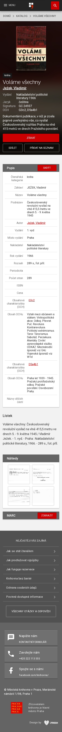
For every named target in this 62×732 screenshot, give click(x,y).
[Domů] (31, 6)
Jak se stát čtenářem (19, 551)
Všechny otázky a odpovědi (31, 611)
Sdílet (13, 147)
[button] (31, 48)
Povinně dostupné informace (24, 596)
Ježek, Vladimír (15, 88)
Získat (31, 137)
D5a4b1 (33, 364)
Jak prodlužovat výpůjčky (22, 560)
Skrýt (47, 167)
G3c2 (32, 300)
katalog (22, 16)
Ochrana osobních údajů (21, 587)
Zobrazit (47, 515)
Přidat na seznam (41, 147)
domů (7, 16)
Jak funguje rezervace (20, 569)
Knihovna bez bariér (19, 578)
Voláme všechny (44, 16)
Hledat (54, 5)
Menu (9, 5)
